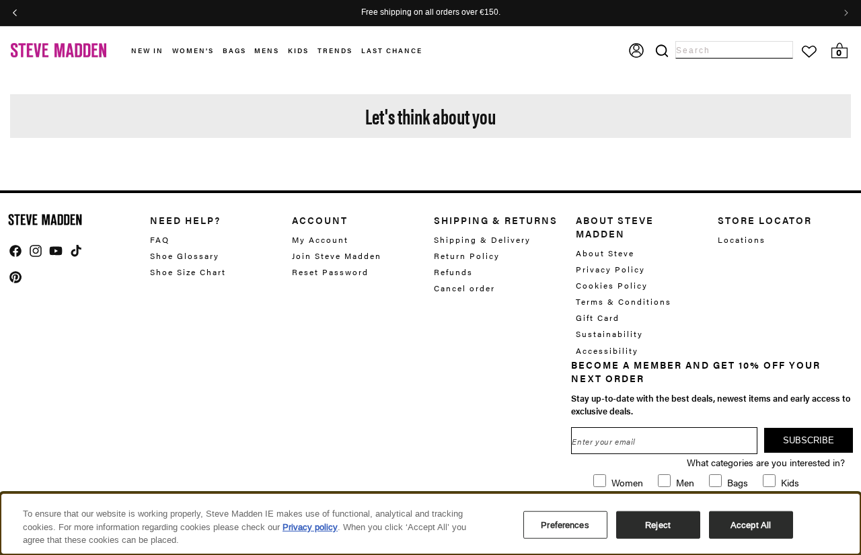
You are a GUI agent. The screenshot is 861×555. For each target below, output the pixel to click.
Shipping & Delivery (482, 240)
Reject (658, 524)
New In (147, 50)
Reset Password (330, 272)
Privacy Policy (610, 269)
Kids (298, 50)
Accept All (751, 524)
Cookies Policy (612, 285)
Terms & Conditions (623, 301)
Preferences (565, 524)
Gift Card (598, 317)
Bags (234, 50)
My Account (320, 240)
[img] (15, 251)
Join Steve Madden (336, 256)
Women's (193, 50)
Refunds (453, 272)
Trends (334, 50)
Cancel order (464, 288)
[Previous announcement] (15, 13)
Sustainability (609, 334)
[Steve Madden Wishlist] (809, 52)
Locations (741, 240)
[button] (151, 50)
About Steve (605, 253)
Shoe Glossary (184, 256)
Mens (266, 50)
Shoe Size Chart (188, 272)
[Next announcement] (846, 13)
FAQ (160, 240)
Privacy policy (310, 527)
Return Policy (467, 256)
